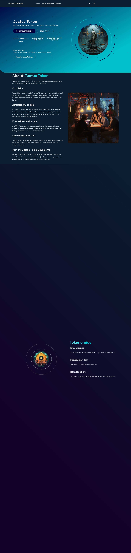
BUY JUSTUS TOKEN (25, 31)
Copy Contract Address (24, 56)
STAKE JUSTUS (45, 31)
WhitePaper (50, 3)
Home (37, 3)
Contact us (58, 3)
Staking (44, 3)
